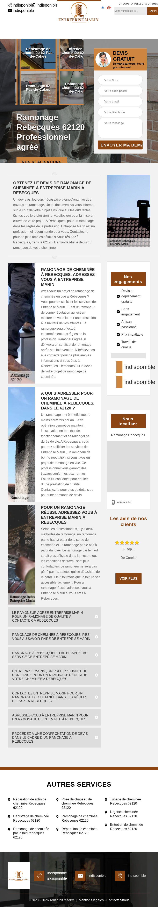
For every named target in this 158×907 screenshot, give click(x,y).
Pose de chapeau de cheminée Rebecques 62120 (78, 804)
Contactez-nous (117, 900)
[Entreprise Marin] (79, 11)
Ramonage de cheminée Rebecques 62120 (80, 818)
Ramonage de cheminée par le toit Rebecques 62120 (31, 833)
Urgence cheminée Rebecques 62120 (124, 814)
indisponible (21, 5)
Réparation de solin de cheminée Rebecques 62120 (29, 804)
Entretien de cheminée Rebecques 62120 (126, 827)
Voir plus (128, 578)
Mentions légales (91, 900)
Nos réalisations (42, 162)
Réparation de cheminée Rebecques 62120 (80, 831)
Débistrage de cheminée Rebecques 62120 (31, 818)
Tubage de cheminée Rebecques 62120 (125, 801)
